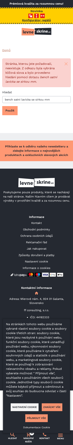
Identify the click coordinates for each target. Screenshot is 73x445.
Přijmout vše (36, 418)
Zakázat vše (52, 407)
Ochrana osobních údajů (36, 235)
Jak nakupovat (36, 248)
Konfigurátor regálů (36, 20)
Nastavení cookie (36, 261)
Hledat (7, 92)
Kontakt (36, 223)
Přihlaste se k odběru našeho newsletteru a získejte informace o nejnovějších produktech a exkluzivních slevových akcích (36, 151)
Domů (6, 50)
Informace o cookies (36, 268)
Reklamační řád (36, 242)
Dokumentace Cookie (36, 427)
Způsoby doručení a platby (36, 255)
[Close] (66, 64)
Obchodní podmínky (36, 229)
